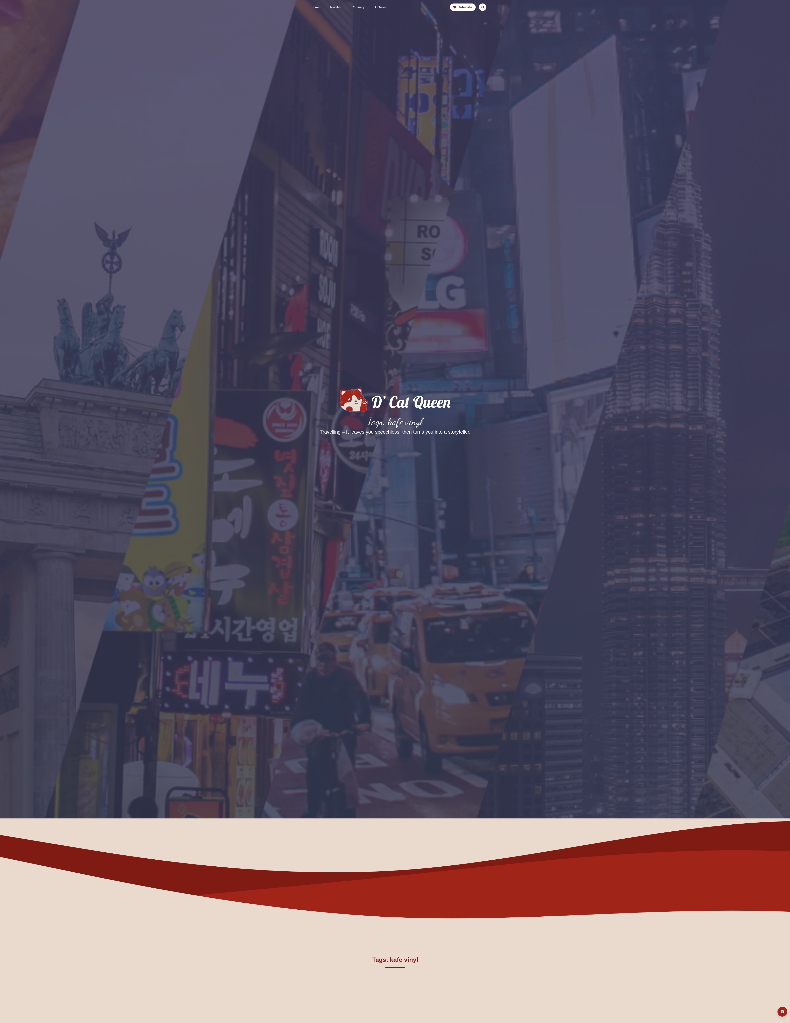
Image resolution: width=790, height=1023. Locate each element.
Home (315, 7)
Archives (380, 7)
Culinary (358, 7)
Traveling (336, 7)
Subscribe (465, 7)
